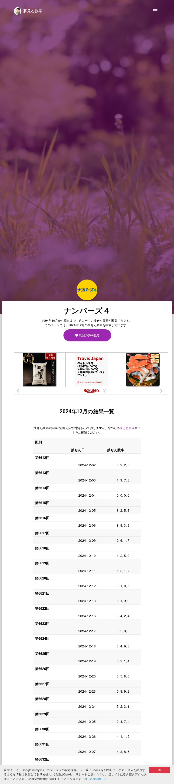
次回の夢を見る (89, 335)
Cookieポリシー (99, 779)
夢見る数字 (32, 10)
